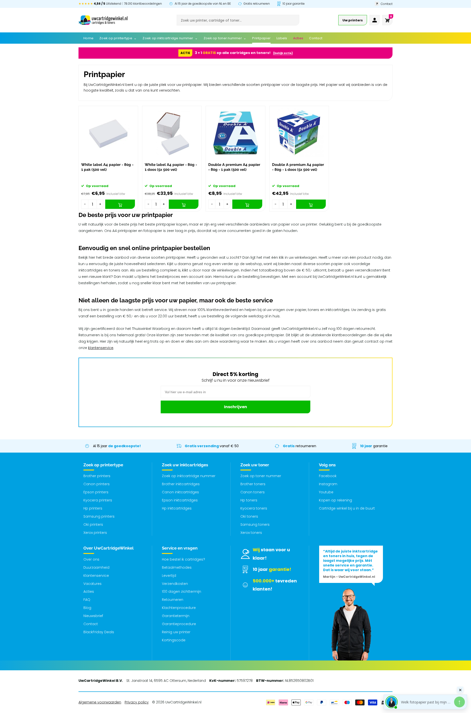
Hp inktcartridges (177, 508)
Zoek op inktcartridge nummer (188, 475)
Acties (88, 591)
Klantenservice (96, 575)
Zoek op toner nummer (260, 475)
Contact (90, 623)
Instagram (328, 484)
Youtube (326, 492)
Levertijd (169, 575)
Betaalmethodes (177, 567)
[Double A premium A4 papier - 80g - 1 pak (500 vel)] (235, 132)
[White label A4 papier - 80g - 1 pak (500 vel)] (108, 132)
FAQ (86, 599)
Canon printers (96, 484)
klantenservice (100, 347)
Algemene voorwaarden (99, 702)
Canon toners (252, 492)
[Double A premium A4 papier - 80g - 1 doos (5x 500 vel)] (299, 132)
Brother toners (252, 484)
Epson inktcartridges (180, 500)
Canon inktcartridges (180, 492)
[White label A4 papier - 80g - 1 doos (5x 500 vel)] (172, 132)
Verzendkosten (175, 583)
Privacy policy (137, 702)
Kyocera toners (253, 508)
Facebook (328, 475)
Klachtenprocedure (179, 607)
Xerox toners (251, 532)
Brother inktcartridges (181, 484)
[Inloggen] (374, 20)
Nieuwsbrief (93, 615)
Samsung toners (255, 524)
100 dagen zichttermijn (181, 591)
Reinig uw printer (176, 632)
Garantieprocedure (179, 623)
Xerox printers (95, 532)
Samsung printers (99, 516)
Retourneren (172, 599)
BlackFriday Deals (98, 632)
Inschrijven (235, 407)
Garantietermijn (175, 615)
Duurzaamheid (96, 567)
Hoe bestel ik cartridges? (183, 559)
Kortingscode (173, 640)
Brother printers (96, 475)
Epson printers (95, 492)
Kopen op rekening (335, 500)
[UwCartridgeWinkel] (103, 20)
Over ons (91, 559)
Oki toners (249, 516)
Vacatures (92, 583)
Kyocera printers (97, 500)
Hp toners (248, 500)
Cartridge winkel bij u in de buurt (347, 508)
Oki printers (93, 524)
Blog (87, 607)
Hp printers (92, 508)
